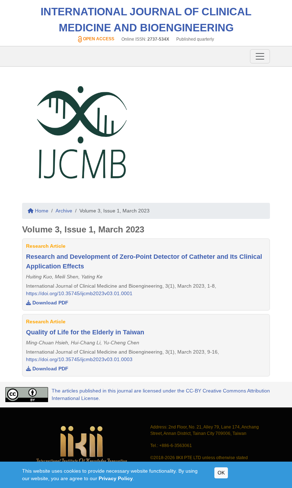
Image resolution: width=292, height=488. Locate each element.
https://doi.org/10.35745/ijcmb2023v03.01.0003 (79, 359)
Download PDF (49, 302)
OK (221, 473)
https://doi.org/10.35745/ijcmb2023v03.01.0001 (79, 293)
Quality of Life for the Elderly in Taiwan (85, 332)
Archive (64, 211)
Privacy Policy (116, 478)
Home (40, 211)
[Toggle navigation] (260, 56)
